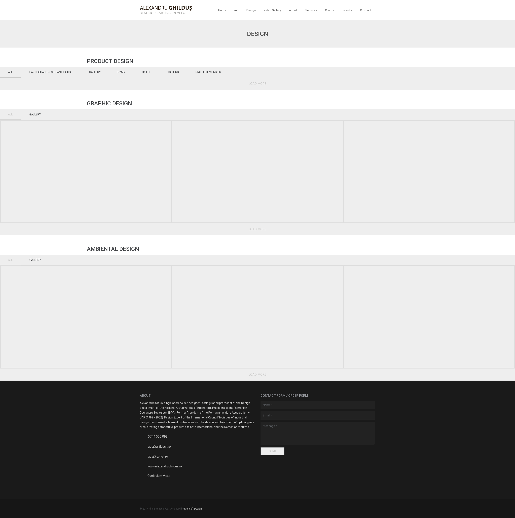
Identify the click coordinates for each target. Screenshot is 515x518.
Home (222, 10)
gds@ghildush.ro (159, 446)
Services (311, 10)
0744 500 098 (158, 436)
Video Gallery (272, 10)
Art (236, 10)
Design (251, 10)
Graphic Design (109, 103)
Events (347, 10)
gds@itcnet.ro (158, 456)
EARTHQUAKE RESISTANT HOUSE (50, 72)
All (10, 72)
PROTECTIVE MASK (208, 72)
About (293, 10)
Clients (330, 10)
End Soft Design (193, 508)
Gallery (95, 72)
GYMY (121, 72)
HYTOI (146, 72)
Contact (365, 10)
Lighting (173, 72)
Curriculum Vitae (158, 476)
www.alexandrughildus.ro (164, 466)
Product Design (110, 61)
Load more (257, 84)
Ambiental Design (113, 249)
